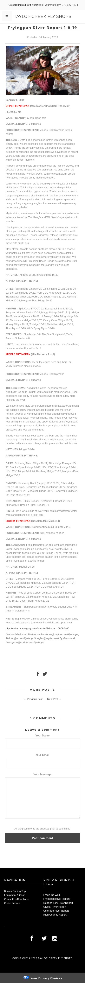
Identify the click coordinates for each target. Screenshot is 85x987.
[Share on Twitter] (44, 674)
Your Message (42, 774)
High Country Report (54, 914)
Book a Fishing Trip (15, 891)
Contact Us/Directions (16, 899)
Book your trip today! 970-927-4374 (58, 5)
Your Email (42, 754)
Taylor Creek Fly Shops (42, 16)
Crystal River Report (54, 906)
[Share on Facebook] (38, 674)
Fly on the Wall (51, 895)
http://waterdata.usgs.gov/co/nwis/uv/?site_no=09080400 (37, 628)
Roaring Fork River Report (58, 903)
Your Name (42, 735)
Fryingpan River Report (56, 898)
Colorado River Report (56, 910)
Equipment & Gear (14, 895)
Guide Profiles (12, 903)
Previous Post (34, 699)
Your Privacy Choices (46, 978)
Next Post (52, 699)
